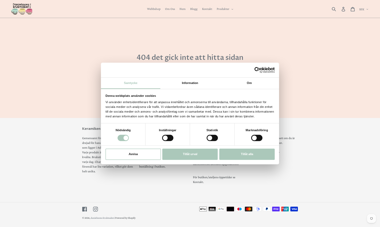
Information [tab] (190, 83)
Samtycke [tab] (131, 83)
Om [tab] (249, 83)
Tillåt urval (190, 154)
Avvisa (133, 154)
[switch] (167, 138)
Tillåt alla (247, 154)
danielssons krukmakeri (103, 217)
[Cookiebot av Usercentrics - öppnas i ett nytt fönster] (257, 70)
